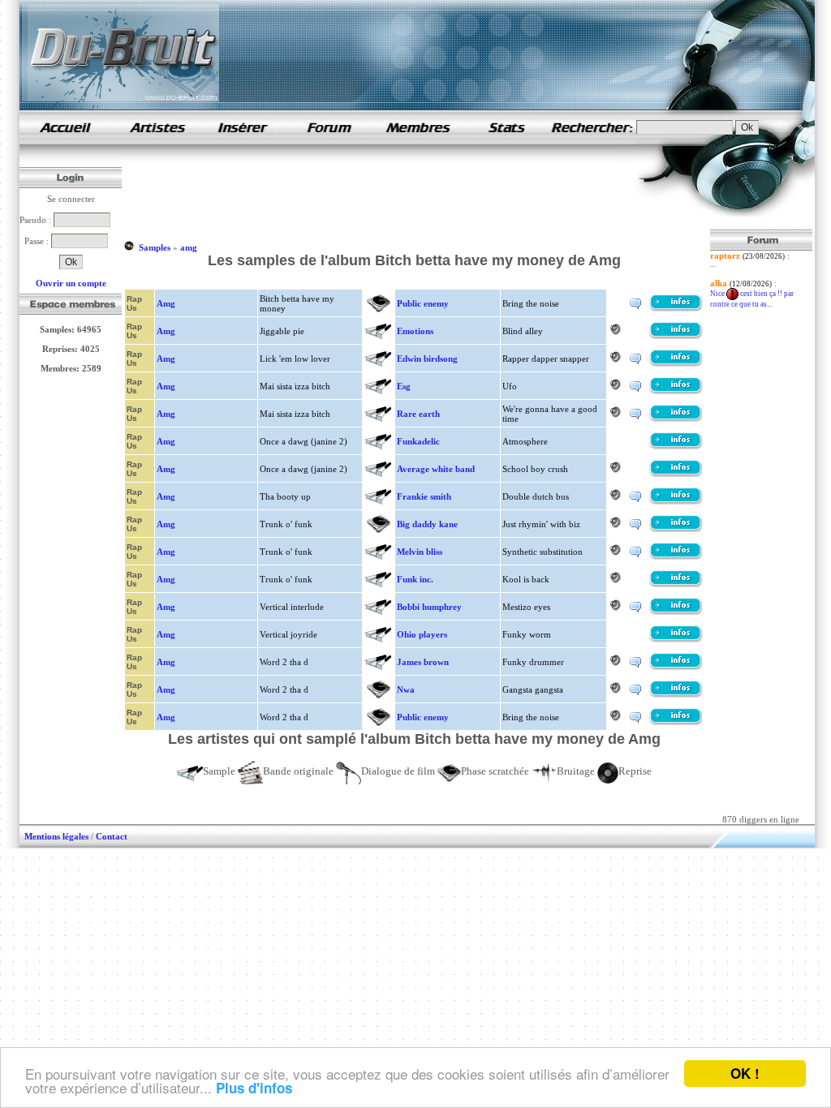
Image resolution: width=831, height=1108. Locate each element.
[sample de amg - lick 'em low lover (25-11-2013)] (676, 363)
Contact (111, 836)
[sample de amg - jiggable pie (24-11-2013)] (676, 336)
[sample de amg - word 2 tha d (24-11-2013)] (676, 667)
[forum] (329, 141)
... (712, 264)
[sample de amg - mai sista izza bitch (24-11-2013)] (676, 391)
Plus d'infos (254, 1087)
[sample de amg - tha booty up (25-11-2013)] (676, 501)
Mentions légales (56, 836)
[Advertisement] (418, 193)
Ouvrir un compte (71, 283)
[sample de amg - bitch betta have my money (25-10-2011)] (676, 308)
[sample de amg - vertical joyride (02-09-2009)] (676, 639)
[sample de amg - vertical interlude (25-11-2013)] (676, 611)
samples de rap (64, 127)
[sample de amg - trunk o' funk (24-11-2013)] (676, 529)
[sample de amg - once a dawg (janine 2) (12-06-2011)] (676, 446)
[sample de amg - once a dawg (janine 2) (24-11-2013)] (676, 474)
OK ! (745, 1073)
